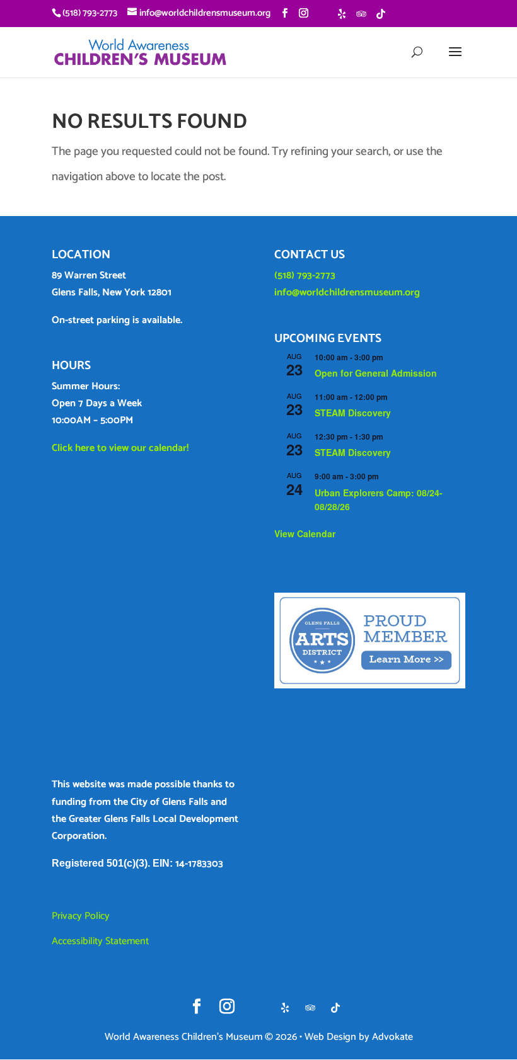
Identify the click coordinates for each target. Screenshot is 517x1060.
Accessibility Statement (100, 941)
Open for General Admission (376, 373)
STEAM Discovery (353, 412)
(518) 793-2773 (304, 275)
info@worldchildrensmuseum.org (347, 292)
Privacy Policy (81, 916)
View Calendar (304, 533)
